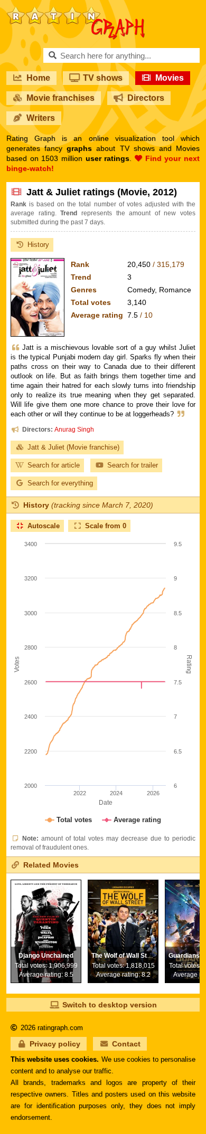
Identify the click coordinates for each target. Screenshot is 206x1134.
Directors (145, 97)
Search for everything (60, 483)
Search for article (53, 465)
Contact (126, 1044)
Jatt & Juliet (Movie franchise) (73, 447)
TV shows (103, 77)
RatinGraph (76, 10)
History (38, 245)
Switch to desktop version (109, 1004)
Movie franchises (60, 97)
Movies (169, 77)
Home (38, 77)
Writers (40, 117)
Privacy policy (55, 1044)
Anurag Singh (74, 429)
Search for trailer (132, 465)
